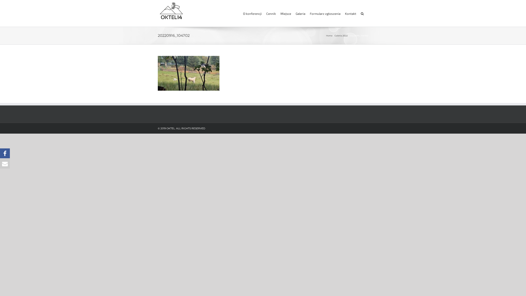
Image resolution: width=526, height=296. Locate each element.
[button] (362, 13)
